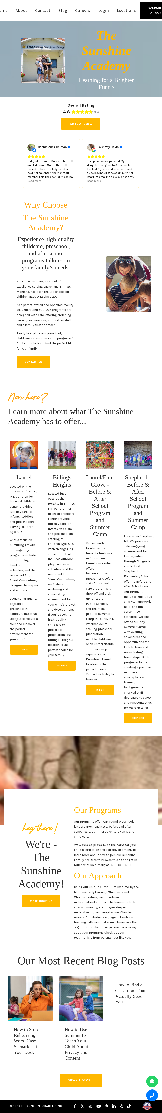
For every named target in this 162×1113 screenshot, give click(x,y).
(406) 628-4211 (120, 865)
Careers (82, 10)
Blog (62, 10)
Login (103, 10)
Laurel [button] (24, 649)
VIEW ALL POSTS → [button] (81, 1080)
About (21, 10)
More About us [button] (41, 901)
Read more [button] (34, 181)
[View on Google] (91, 147)
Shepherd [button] (138, 718)
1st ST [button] (100, 690)
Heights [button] (62, 665)
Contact (42, 10)
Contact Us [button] (33, 361)
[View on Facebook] (31, 147)
